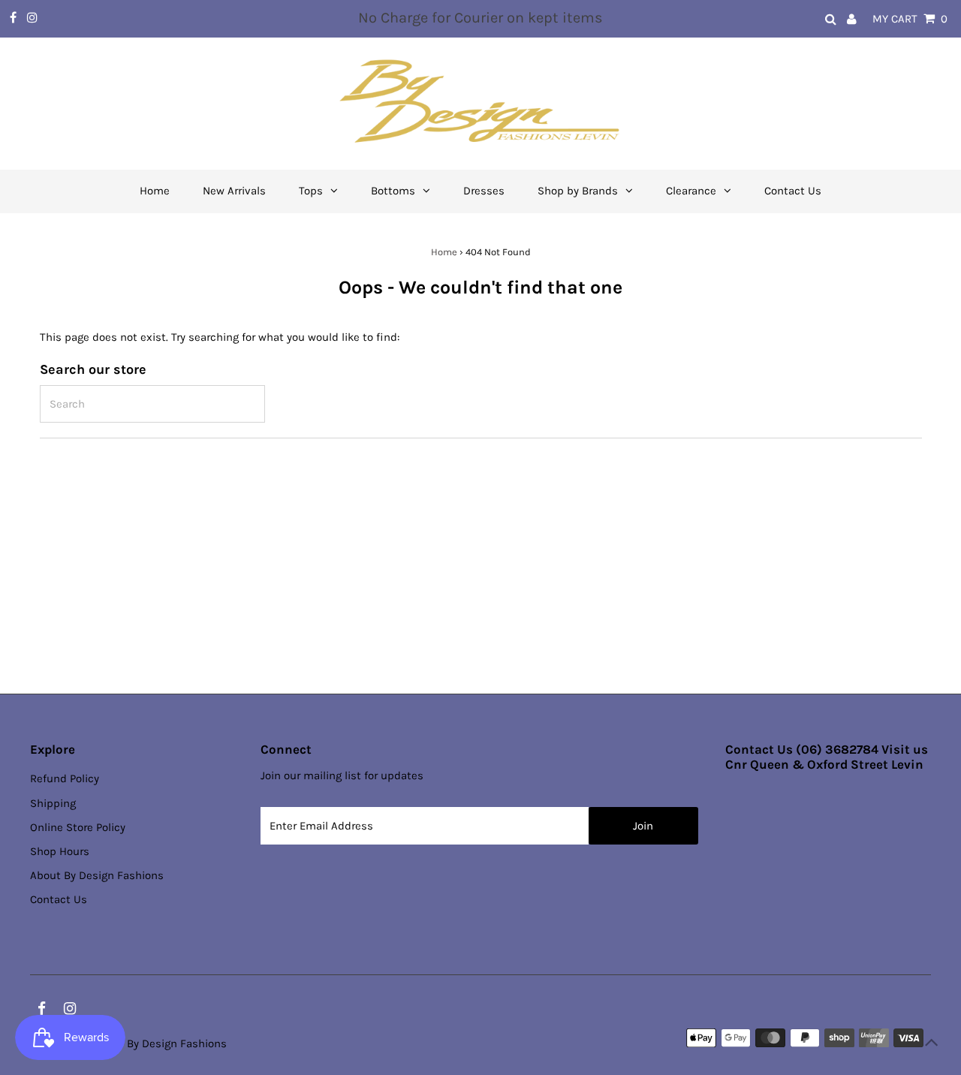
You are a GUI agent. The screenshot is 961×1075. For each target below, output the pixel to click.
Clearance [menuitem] (691, 190)
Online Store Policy (77, 827)
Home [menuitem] (155, 190)
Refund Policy (64, 778)
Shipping (53, 803)
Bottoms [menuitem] (393, 190)
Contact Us (58, 899)
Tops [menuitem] (311, 190)
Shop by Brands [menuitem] (578, 190)
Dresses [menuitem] (484, 190)
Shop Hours (59, 851)
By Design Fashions (177, 1043)
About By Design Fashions (97, 875)
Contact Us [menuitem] (792, 190)
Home (444, 251)
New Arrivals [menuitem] (234, 190)
